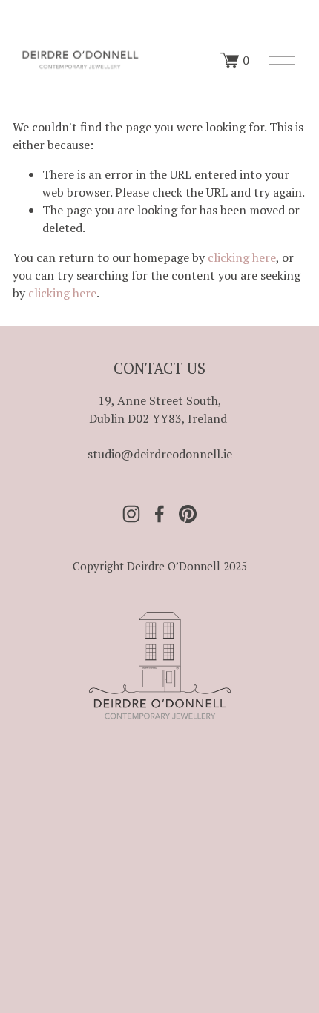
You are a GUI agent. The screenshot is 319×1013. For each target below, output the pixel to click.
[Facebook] (159, 514)
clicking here (242, 257)
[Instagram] (131, 514)
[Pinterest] (188, 514)
